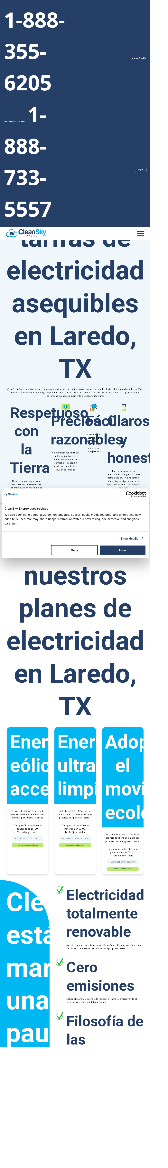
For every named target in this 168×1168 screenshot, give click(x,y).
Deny (74, 550)
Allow (122, 550)
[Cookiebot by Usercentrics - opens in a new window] (129, 494)
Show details (129, 538)
